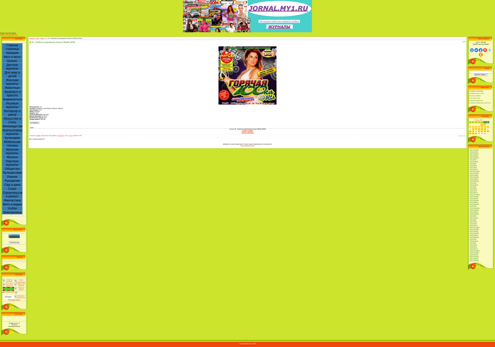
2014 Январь (474, 202)
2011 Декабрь (474, 154)
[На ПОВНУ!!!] (20, 287)
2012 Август (474, 169)
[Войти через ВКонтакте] (476, 50)
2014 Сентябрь (475, 208)
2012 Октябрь (474, 173)
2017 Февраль (474, 260)
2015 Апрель (474, 217)
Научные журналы (12, 162)
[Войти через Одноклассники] (481, 55)
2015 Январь (474, 212)
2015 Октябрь (474, 229)
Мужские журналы (12, 151)
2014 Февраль (474, 204)
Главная (2, 34)
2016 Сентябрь (475, 250)
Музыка (12, 157)
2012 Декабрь (474, 177)
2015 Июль (473, 223)
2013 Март (473, 183)
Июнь (42, 38)
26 (473, 133)
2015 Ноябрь (474, 231)
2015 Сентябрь (475, 227)
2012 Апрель (474, 161)
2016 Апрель (474, 241)
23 (485, 131)
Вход (16, 34)
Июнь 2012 (479, 120)
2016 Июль (473, 247)
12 (473, 129)
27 (476, 133)
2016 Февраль (474, 237)
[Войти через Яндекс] (485, 50)
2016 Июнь (473, 245)
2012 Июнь (473, 165)
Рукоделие (12, 180)
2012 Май (473, 163)
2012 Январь (474, 155)
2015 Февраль (474, 214)
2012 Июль (473, 167)
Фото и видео (12, 204)
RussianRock (60, 135)
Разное (12, 176)
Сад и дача (12, 184)
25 (470, 133)
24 (488, 131)
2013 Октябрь (474, 196)
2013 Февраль (474, 181)
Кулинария (12, 138)
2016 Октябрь (474, 252)
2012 (37, 38)
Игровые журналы (12, 105)
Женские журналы (12, 81)
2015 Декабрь (474, 233)
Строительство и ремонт (13, 194)
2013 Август (474, 192)
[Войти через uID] (472, 50)
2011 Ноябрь (474, 152)
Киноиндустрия (13, 126)
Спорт (12, 188)
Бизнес (12, 61)
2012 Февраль (474, 157)
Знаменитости (13, 99)
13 (476, 129)
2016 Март (473, 239)
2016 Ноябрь (474, 254)
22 (482, 131)
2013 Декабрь (474, 200)
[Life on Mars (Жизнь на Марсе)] (8, 283)
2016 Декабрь (474, 256)
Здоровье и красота (12, 93)
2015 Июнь (473, 221)
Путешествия (12, 172)
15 (482, 129)
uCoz (254, 345)
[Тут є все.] (20, 283)
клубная (70, 135)
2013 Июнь (473, 188)
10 (488, 127)
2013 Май (473, 186)
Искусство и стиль (12, 120)
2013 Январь (474, 179)
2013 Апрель (474, 185)
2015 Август (474, 225)
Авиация (12, 53)
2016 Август (474, 248)
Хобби (12, 208)
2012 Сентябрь (475, 171)
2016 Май (473, 243)
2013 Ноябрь (474, 198)
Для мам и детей (12, 74)
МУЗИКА (38, 135)
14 (479, 129)
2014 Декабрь (474, 210)
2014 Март (473, 206)
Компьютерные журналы (13, 132)
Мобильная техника (12, 143)
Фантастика (12, 200)
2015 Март (473, 216)
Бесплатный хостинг (245, 345)
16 (485, 129)
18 (470, 131)
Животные (12, 87)
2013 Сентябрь (475, 194)
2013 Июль (473, 190)
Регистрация (10, 34)
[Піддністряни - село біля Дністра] (20, 291)
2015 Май (473, 219)
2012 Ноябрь (474, 175)
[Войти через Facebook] (481, 50)
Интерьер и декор (12, 112)
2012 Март (473, 159)
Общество (12, 168)
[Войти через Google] (490, 50)
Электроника (12, 212)
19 (473, 131)
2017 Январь (474, 258)
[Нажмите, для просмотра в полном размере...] (247, 47)
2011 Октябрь (474, 150)
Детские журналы (12, 66)
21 (479, 131)
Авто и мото (12, 57)
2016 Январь (474, 235)
